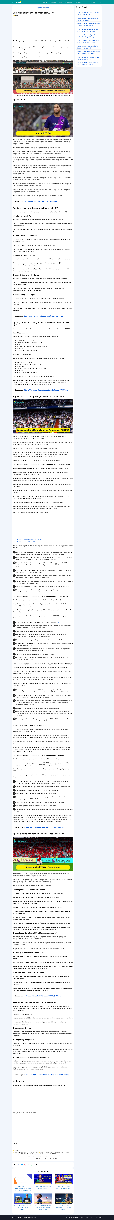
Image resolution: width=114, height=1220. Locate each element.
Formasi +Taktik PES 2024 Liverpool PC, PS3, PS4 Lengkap (46, 1075)
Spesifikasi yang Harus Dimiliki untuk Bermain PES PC (41, 1153)
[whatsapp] (31, 1164)
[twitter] (22, 1164)
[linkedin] (28, 1164)
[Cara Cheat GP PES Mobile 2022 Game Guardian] (43, 1183)
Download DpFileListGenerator (26, 542)
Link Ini (59, 622)
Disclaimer (89, 1217)
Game (60, 2)
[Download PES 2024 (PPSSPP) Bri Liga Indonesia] (64, 1183)
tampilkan (24, 1144)
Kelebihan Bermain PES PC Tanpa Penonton (52, 1152)
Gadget (92, 2)
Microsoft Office (81, 2)
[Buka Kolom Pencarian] (100, 2)
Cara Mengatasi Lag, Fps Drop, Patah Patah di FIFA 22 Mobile (44, 1156)
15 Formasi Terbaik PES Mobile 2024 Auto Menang (43, 996)
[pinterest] (25, 1164)
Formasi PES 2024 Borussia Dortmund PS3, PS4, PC (44, 827)
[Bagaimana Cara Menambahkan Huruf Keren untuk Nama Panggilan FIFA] (23, 1183)
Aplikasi (44, 2)
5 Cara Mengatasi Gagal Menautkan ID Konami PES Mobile (46, 390)
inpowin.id (40, 8)
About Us (69, 1217)
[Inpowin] (17, 2)
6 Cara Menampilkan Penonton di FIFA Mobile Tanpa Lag (63, 1207)
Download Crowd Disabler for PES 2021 (29, 540)
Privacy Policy (98, 1217)
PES (25, 1153)
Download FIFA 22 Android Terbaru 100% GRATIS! (44, 1158)
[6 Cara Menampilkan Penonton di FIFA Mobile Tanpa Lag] (64, 1202)
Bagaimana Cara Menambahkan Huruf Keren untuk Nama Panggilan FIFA (23, 1188)
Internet (53, 2)
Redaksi (75, 1217)
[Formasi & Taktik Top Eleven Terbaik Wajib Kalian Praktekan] (23, 1202)
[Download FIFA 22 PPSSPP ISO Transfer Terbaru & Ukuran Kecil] (43, 1202)
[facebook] (18, 1164)
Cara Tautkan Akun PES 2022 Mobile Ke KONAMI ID (43, 316)
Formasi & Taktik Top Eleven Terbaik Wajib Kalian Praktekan (22, 1207)
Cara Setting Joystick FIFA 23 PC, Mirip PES (40, 202)
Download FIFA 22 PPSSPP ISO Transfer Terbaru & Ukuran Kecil (43, 1207)
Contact (82, 1217)
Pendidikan (68, 2)
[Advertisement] (43, 28)
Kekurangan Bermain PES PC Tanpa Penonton (27, 1152)
